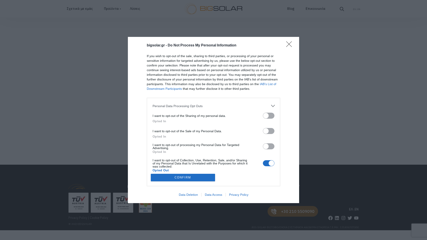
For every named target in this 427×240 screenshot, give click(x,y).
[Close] (290, 45)
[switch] (268, 116)
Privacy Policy (238, 194)
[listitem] (213, 106)
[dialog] (213, 120)
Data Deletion (188, 194)
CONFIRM (183, 177)
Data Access (213, 194)
